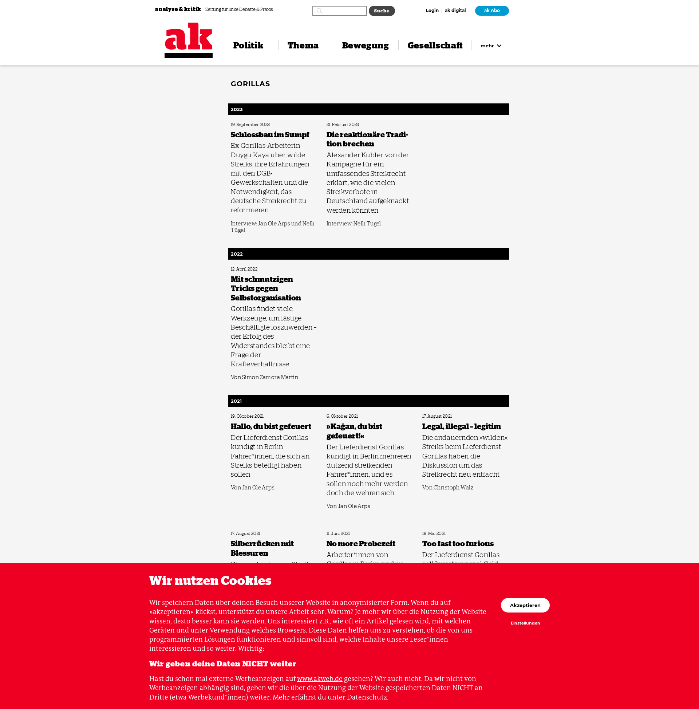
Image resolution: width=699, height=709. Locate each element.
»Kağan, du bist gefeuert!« (347, 416)
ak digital (455, 11)
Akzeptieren (525, 605)
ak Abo (492, 10)
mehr (488, 45)
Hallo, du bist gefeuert (249, 416)
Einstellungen (525, 623)
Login (432, 11)
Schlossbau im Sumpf (248, 124)
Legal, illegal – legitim (439, 416)
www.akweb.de (320, 678)
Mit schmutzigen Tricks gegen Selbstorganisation (271, 269)
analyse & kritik (178, 9)
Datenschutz (367, 697)
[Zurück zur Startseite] (189, 36)
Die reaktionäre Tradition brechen (354, 124)
